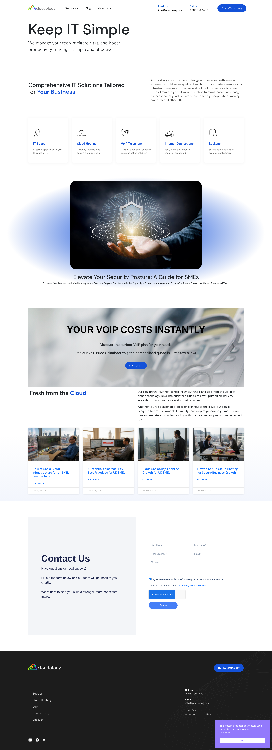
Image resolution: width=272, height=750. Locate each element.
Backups (215, 143)
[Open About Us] (110, 8)
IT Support (40, 143)
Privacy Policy (191, 710)
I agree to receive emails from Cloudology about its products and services (188, 579)
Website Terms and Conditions (198, 714)
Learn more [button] (225, 732)
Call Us (193, 6)
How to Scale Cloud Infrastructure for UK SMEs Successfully (51, 472)
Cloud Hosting (87, 143)
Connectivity (41, 713)
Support (38, 693)
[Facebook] (37, 740)
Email (188, 699)
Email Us (163, 6)
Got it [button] (242, 740)
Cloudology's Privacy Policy (192, 585)
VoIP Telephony (132, 143)
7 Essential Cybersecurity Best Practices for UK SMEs (106, 470)
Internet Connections (179, 143)
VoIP (35, 706)
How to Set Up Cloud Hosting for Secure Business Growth (217, 470)
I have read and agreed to (178, 585)
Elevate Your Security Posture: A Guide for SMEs (136, 277)
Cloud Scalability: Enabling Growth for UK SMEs (160, 470)
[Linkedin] (30, 740)
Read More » (38, 483)
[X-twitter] (44, 740)
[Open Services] (77, 8)
